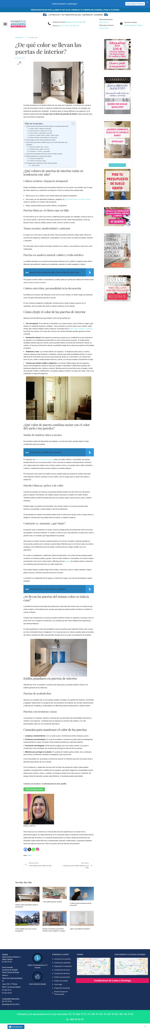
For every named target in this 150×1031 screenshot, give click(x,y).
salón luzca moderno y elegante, (81, 328)
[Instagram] (37, 849)
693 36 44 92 (14, 1004)
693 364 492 (74, 26)
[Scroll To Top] (145, 1026)
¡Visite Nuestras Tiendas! (133, 25)
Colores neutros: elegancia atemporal (40, 128)
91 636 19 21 (79, 1014)
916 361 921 (70, 22)
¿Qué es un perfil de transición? (80, 929)
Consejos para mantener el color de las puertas (41, 163)
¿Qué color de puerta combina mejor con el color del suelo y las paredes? (46, 143)
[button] (5, 24)
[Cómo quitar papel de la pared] (55, 893)
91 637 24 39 (111, 1014)
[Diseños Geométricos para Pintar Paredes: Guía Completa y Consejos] (55, 918)
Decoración (19, 37)
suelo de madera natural (44, 459)
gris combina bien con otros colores (77, 199)
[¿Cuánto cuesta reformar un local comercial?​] (82, 893)
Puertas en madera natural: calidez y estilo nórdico (44, 135)
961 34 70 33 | (64, 26)
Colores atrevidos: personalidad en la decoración (43, 137)
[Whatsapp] (33, 849)
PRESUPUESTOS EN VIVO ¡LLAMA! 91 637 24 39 (50, 10)
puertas (68, 561)
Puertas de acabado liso (36, 158)
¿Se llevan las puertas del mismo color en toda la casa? (44, 154)
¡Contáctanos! (17, 1027)
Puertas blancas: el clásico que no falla (40, 131)
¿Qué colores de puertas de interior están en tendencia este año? (47, 126)
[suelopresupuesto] (117, 184)
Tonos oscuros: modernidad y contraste (40, 133)
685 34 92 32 (104, 22)
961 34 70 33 (126, 1014)
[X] (29, 849)
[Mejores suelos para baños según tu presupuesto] (27, 894)
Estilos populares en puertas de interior (39, 156)
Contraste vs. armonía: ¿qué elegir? (39, 151)
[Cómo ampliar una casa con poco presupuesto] (27, 918)
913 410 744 (80, 22)
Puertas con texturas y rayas (37, 161)
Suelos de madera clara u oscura (38, 147)
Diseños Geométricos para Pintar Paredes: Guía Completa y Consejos (54, 930)
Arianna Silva (21, 58)
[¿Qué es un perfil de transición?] (82, 918)
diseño (29, 855)
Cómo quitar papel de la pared (52, 902)
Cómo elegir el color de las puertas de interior (41, 140)
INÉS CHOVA (35, 165)
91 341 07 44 (95, 1014)
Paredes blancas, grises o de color (39, 149)
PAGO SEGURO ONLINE (37, 984)
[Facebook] (25, 849)
